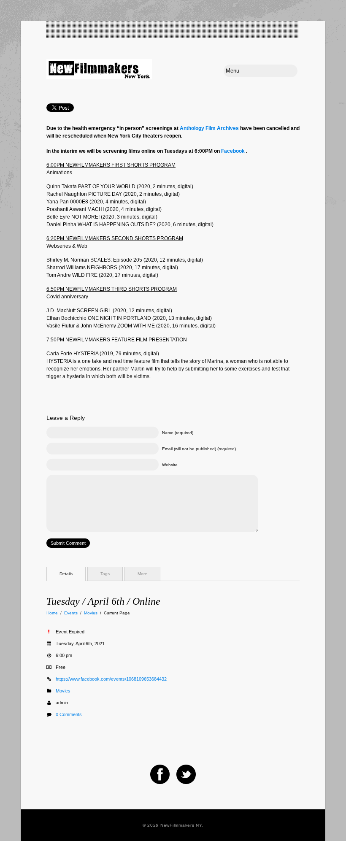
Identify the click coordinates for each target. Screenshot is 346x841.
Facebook (233, 151)
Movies (90, 613)
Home (52, 613)
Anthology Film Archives (209, 128)
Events (71, 613)
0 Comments (69, 714)
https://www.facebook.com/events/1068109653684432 (111, 678)
